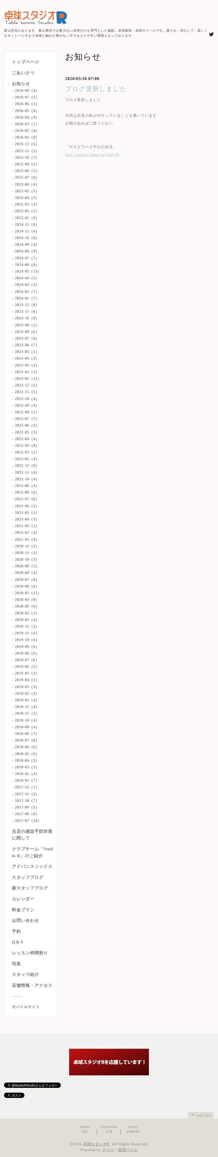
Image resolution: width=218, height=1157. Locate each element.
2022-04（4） (27, 439)
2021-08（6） (27, 492)
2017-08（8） (27, 814)
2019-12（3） (27, 627)
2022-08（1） (27, 412)
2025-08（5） (27, 171)
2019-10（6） (27, 640)
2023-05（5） (27, 352)
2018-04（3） (27, 761)
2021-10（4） (27, 479)
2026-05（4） (27, 111)
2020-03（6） (27, 606)
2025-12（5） (27, 144)
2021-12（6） (27, 466)
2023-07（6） (27, 338)
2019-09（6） (27, 647)
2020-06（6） (27, 586)
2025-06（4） (27, 184)
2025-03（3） (27, 204)
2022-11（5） (27, 392)
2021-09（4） (27, 486)
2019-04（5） (27, 680)
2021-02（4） (27, 533)
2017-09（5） (27, 807)
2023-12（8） (27, 305)
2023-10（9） (27, 318)
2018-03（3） (27, 767)
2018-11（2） (27, 713)
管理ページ (128, 1150)
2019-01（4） (27, 700)
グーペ (108, 1150)
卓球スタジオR (96, 1144)
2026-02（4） (27, 131)
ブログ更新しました (96, 88)
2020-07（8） (27, 580)
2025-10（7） (27, 158)
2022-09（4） (27, 405)
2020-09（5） (27, 566)
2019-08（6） (27, 653)
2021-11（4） (27, 473)
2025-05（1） (27, 191)
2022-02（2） (27, 452)
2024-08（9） (27, 251)
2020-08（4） (27, 573)
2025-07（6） (27, 178)
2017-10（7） (27, 801)
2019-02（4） (27, 694)
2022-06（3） (27, 425)
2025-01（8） (27, 218)
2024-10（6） (27, 238)
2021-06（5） (27, 506)
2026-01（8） (27, 137)
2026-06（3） (27, 104)
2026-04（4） (27, 117)
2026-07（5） (27, 97)
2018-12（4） (27, 707)
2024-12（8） (27, 225)
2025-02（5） (27, 211)
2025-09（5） (27, 164)
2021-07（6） (27, 499)
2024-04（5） (27, 278)
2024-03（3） (27, 285)
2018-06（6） (27, 747)
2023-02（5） (27, 372)
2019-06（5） (27, 667)
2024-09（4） (27, 245)
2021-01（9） (27, 540)
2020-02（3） (27, 613)
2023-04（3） (27, 358)
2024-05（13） (28, 271)
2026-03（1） (27, 124)
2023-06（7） (27, 345)
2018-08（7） (27, 734)
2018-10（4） (27, 720)
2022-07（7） (27, 419)
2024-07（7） (27, 258)
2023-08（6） (27, 332)
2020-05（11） (28, 593)
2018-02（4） (27, 774)
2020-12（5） (27, 546)
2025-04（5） (27, 198)
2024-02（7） (27, 292)
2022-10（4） (27, 399)
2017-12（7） (27, 787)
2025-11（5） (27, 151)
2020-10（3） (27, 559)
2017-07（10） (28, 821)
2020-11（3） (27, 553)
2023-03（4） (27, 365)
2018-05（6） (27, 754)
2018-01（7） (27, 781)
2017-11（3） (27, 794)
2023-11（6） (27, 312)
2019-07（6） (27, 660)
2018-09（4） (27, 727)
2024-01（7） (27, 298)
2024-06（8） (27, 265)
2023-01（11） (28, 379)
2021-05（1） (27, 513)
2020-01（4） (27, 620)
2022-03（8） (27, 446)
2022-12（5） (27, 385)
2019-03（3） (27, 687)
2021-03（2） (27, 526)
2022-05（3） (27, 432)
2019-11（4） (27, 633)
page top (203, 1115)
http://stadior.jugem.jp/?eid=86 (92, 155)
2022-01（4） (27, 459)
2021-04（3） (27, 519)
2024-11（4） (27, 231)
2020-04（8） (27, 600)
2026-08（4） (27, 91)
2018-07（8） (27, 740)
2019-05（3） (27, 673)
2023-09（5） (27, 325)
